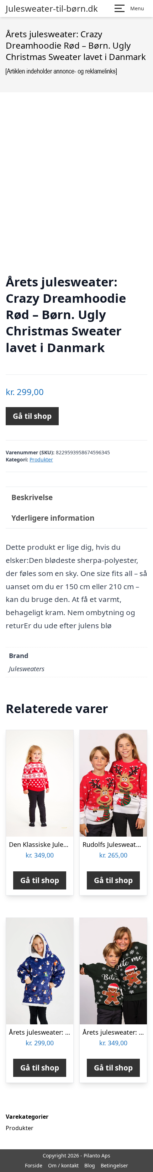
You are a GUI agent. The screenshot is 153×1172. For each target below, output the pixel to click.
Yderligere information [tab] (53, 518)
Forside (33, 1165)
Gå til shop (32, 416)
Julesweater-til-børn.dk (52, 8)
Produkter (41, 459)
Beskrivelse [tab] (32, 497)
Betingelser (114, 1165)
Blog (89, 1165)
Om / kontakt (63, 1165)
